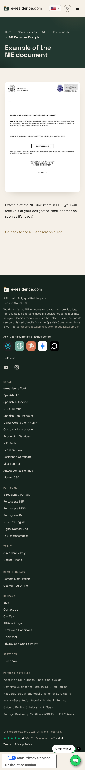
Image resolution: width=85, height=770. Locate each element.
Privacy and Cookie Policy (20, 643)
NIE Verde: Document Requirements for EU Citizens (37, 693)
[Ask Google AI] (42, 346)
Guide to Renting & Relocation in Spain (28, 707)
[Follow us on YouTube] (6, 367)
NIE (44, 32)
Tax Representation (16, 535)
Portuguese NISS (14, 508)
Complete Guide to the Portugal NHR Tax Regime (35, 686)
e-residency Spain (15, 388)
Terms (7, 744)
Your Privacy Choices (33, 758)
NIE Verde (9, 443)
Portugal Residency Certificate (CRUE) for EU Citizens (38, 714)
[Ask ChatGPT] (19, 346)
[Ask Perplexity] (8, 346)
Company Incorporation (18, 429)
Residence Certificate (17, 457)
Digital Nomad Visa (15, 529)
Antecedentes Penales (18, 470)
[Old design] (67, 8)
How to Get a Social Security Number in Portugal (35, 700)
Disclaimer (10, 637)
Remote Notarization (16, 578)
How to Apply (60, 32)
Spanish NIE (11, 395)
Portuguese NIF (13, 501)
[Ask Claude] (31, 346)
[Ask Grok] (54, 346)
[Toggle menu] (77, 8)
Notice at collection (20, 765)
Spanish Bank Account (18, 415)
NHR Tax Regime (14, 522)
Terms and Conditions (17, 630)
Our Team (9, 616)
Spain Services (27, 32)
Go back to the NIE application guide (33, 232)
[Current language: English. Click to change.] (55, 8)
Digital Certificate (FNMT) (20, 422)
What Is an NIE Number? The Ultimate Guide (32, 680)
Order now (10, 661)
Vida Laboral (11, 463)
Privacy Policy (23, 744)
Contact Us (10, 609)
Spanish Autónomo (15, 402)
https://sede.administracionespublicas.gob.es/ (49, 326)
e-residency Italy (14, 553)
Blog (6, 602)
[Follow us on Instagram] (16, 367)
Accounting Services (17, 436)
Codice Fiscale (13, 560)
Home (9, 32)
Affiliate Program (14, 623)
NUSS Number (12, 409)
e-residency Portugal (17, 494)
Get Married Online (15, 585)
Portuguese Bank (14, 515)
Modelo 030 (11, 477)
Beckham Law (12, 450)
